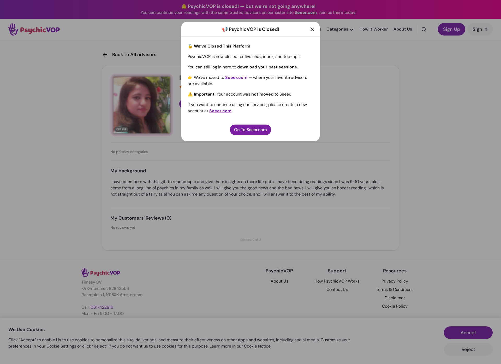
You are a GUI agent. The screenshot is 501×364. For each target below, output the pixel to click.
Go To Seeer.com (250, 129)
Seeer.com (236, 77)
